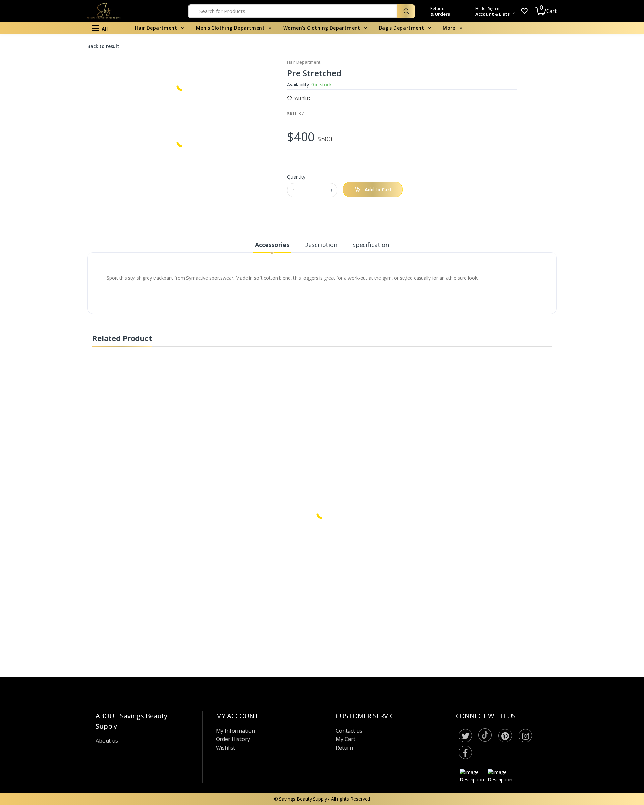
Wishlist (301, 98)
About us (107, 740)
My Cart (345, 739)
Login (581, 119)
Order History (233, 739)
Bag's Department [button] (30, 85)
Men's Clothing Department (231, 27)
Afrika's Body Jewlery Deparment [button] (46, 359)
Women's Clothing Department (322, 27)
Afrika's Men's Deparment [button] (38, 318)
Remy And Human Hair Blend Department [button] (41, 156)
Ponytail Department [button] (33, 171)
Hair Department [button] (29, 51)
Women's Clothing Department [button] (44, 73)
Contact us (349, 730)
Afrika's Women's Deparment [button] (42, 307)
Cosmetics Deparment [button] (35, 182)
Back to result (103, 46)
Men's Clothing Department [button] (40, 62)
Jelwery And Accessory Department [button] (48, 107)
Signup (604, 133)
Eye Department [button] (28, 227)
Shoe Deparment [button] (29, 250)
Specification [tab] (370, 244)
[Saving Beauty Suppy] (124, 11)
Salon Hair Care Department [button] (41, 118)
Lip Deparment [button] (27, 216)
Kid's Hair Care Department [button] (40, 141)
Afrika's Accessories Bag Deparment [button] (37, 385)
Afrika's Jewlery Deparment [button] (39, 330)
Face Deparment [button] (29, 194)
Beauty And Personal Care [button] (39, 262)
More (450, 27)
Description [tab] (320, 244)
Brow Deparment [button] (29, 239)
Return (344, 747)
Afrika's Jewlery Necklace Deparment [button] (37, 344)
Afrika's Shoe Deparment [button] (37, 371)
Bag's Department (402, 27)
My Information (235, 730)
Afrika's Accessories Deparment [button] (44, 400)
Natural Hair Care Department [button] (43, 130)
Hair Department (156, 27)
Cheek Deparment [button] (30, 205)
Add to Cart (377, 189)
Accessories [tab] (272, 244)
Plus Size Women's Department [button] (44, 96)
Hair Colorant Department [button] (38, 273)
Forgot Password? (613, 101)
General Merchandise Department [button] (47, 295)
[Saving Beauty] (49, 18)
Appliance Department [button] (34, 284)
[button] (492, 11)
